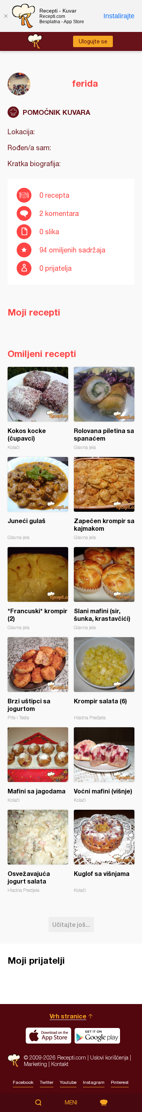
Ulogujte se (93, 41)
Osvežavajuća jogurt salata (38, 851)
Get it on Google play (97, 1036)
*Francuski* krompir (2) (38, 588)
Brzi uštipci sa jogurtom (38, 678)
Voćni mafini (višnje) (104, 765)
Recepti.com (14, 1060)
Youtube (68, 1082)
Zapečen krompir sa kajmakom (104, 498)
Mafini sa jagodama (38, 765)
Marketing (35, 1064)
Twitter (46, 1082)
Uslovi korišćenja (109, 1057)
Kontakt (60, 1064)
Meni (71, 1102)
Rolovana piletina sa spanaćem (104, 408)
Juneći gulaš (38, 498)
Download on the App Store (48, 1036)
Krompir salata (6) (104, 678)
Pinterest (120, 1082)
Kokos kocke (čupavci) (38, 408)
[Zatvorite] (5, 16)
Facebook (23, 1082)
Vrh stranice (68, 1016)
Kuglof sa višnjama (104, 851)
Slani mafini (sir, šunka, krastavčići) (104, 588)
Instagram (94, 1082)
